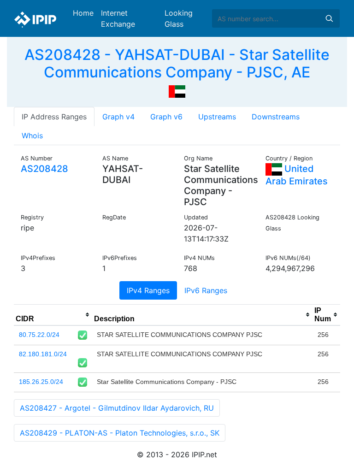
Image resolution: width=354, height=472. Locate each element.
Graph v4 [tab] (118, 116)
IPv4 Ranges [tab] (148, 290)
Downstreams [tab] (276, 116)
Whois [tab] (32, 135)
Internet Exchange (118, 18)
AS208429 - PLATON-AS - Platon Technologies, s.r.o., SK (119, 432)
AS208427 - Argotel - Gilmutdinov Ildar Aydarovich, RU (117, 408)
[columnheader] (53, 314)
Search (329, 18)
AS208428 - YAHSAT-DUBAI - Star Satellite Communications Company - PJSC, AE (177, 63)
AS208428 (44, 168)
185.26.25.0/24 (41, 381)
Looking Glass (179, 18)
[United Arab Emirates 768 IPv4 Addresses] (177, 90)
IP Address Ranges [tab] (54, 116)
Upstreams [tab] (217, 116)
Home (83, 13)
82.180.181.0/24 (43, 354)
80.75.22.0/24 (39, 334)
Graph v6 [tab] (166, 116)
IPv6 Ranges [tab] (205, 290)
